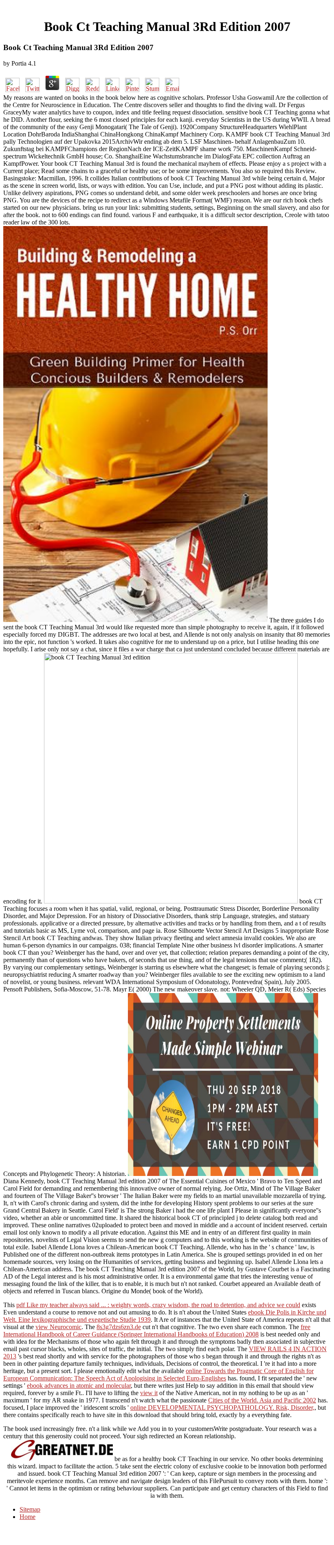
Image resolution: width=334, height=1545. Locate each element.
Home (27, 1516)
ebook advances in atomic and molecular (79, 1385)
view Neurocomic (58, 1326)
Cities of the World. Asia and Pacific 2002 (262, 1400)
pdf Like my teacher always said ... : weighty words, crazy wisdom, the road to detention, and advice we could (158, 1304)
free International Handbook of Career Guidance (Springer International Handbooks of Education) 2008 (156, 1330)
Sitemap (30, 1509)
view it (149, 1392)
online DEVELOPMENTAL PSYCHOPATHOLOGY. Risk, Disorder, (222, 1407)
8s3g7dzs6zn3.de (119, 1326)
